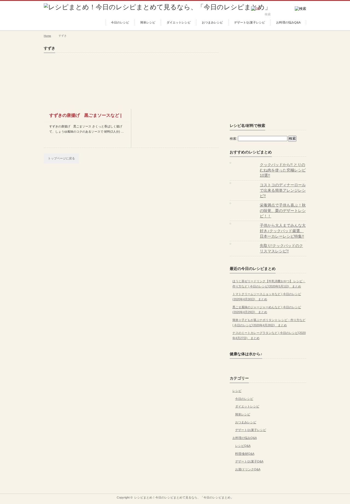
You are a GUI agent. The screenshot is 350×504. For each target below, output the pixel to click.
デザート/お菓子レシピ (249, 22)
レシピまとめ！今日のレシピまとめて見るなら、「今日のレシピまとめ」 (184, 497)
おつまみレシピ (212, 22)
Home (47, 35)
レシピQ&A (242, 445)
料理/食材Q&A (244, 453)
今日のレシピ (120, 22)
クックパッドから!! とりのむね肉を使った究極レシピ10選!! (283, 169)
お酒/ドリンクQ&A (247, 469)
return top (302, 490)
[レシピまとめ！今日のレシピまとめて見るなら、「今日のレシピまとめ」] (157, 7)
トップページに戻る (61, 158)
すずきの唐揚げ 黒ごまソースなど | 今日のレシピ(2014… (85, 117)
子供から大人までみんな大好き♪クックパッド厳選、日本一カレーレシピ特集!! (283, 230)
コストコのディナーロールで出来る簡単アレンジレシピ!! (283, 190)
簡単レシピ (147, 22)
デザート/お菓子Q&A (249, 461)
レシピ (236, 390)
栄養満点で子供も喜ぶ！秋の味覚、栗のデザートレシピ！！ (283, 210)
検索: (233, 139)
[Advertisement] (271, 80)
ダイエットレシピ (179, 22)
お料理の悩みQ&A (288, 22)
